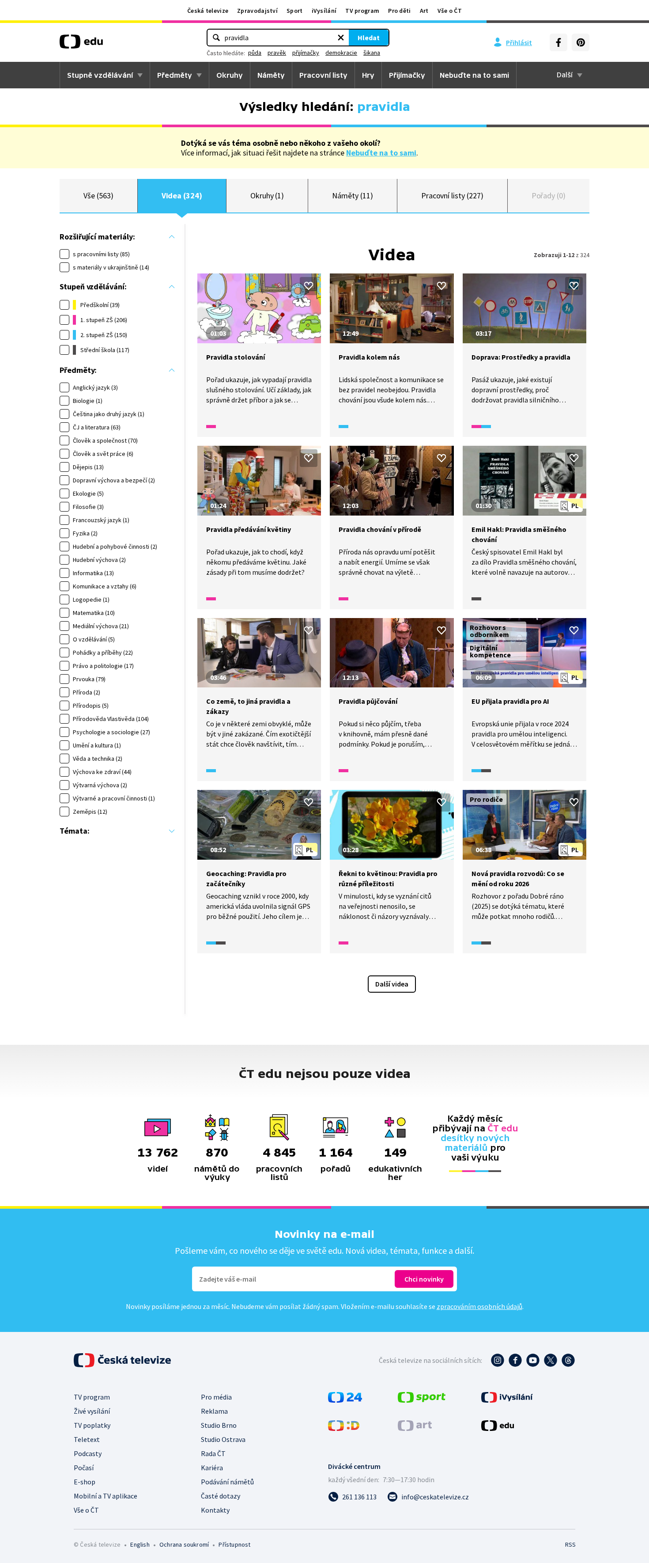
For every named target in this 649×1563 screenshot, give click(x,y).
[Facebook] (558, 42)
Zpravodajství (257, 11)
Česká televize (207, 11)
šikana (371, 53)
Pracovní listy (323, 75)
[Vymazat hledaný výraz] (341, 38)
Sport (295, 11)
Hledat (369, 37)
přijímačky (305, 53)
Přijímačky (407, 75)
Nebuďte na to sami (381, 153)
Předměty (174, 75)
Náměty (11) (352, 195)
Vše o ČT (450, 11)
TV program (362, 11)
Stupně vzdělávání (100, 75)
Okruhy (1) (267, 195)
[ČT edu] (81, 44)
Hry (368, 75)
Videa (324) (182, 195)
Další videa (391, 983)
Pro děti (399, 11)
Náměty (271, 75)
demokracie (341, 53)
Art (424, 11)
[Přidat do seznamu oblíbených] (308, 286)
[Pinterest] (580, 42)
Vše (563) (98, 195)
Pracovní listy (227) (452, 195)
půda (254, 53)
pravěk (277, 53)
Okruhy (229, 75)
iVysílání (324, 11)
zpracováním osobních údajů (479, 1306)
